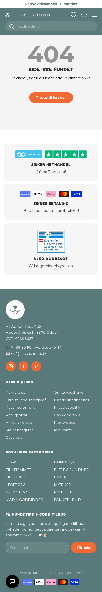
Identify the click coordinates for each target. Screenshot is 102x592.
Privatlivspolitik (67, 407)
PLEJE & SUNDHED (71, 470)
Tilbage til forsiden (51, 97)
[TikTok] (36, 366)
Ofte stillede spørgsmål (26, 400)
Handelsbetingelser (71, 400)
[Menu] (94, 15)
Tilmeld (84, 547)
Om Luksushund (68, 392)
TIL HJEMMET (18, 470)
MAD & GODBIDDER (24, 499)
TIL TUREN (15, 477)
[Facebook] (23, 366)
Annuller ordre (19, 422)
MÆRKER (62, 485)
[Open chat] (12, 581)
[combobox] (51, 26)
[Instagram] (11, 366)
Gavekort (14, 437)
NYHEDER (63, 492)
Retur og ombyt (20, 407)
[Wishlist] (73, 15)
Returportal (16, 415)
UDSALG (13, 462)
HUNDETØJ (65, 462)
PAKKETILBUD (67, 499)
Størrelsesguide (20, 430)
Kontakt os (15, 392)
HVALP (60, 477)
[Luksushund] (51, 309)
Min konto (63, 430)
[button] (84, 15)
